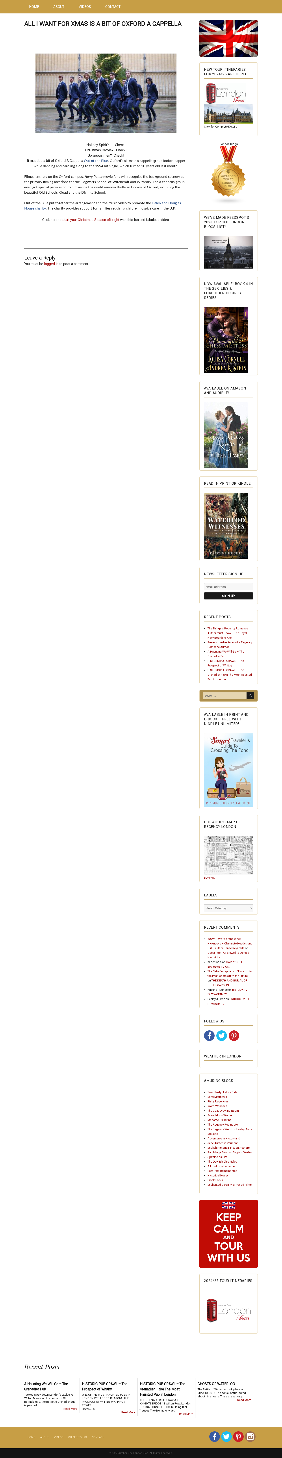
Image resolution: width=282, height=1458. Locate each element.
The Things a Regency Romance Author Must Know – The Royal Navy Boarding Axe (228, 633)
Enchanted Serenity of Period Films (230, 1184)
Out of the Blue (96, 161)
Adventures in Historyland (224, 1138)
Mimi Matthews (217, 1096)
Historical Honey (218, 1175)
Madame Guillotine (219, 1120)
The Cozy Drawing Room (223, 1110)
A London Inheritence (221, 1166)
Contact (113, 7)
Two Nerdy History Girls (222, 1092)
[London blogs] (228, 175)
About (58, 7)
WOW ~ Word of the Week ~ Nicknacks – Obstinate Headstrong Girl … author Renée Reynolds (230, 943)
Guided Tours (77, 1437)
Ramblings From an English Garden (230, 1152)
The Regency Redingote (223, 1124)
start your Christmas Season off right (90, 220)
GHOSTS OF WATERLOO (216, 1384)
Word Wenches (217, 1106)
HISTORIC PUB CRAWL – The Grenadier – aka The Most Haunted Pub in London (230, 674)
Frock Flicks (215, 1180)
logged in (51, 264)
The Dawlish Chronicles (222, 1161)
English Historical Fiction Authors (229, 1147)
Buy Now (209, 877)
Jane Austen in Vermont (223, 1143)
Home (34, 7)
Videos (85, 7)
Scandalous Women (220, 1115)
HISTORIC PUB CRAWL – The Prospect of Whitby (104, 1386)
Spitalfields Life (217, 1157)
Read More (70, 1408)
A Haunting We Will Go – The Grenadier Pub (46, 1386)
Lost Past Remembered (222, 1170)
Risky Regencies (218, 1101)
